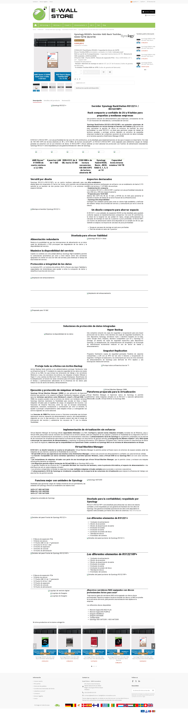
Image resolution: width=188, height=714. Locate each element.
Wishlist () (152, 1)
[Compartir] (75, 79)
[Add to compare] (110, 72)
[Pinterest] (79, 79)
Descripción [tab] (37, 100)
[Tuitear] (77, 79)
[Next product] (154, 29)
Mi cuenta (37, 684)
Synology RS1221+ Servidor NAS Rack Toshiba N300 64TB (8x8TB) (143, 657)
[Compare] (45, 654)
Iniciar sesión (38, 681)
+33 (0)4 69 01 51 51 (90, 692)
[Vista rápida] (47, 654)
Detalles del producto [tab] (52, 100)
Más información (135, 511)
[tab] (66, 101)
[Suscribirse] (153, 690)
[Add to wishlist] (103, 72)
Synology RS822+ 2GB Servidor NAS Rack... (148, 39)
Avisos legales (44, 1)
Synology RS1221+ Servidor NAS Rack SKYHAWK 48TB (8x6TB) (45, 657)
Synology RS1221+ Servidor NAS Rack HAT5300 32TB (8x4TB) (69, 657)
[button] (45, 25)
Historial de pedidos (40, 686)
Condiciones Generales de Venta (44, 688)
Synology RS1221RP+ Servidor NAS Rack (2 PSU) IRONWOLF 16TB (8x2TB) (118, 658)
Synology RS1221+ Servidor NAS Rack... (147, 63)
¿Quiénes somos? (39, 691)
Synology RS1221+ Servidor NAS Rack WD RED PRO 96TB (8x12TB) (94, 657)
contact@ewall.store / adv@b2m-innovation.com (100, 695)
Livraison (35, 1)
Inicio (51, 1)
